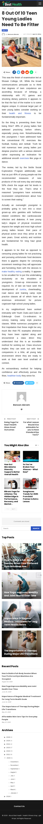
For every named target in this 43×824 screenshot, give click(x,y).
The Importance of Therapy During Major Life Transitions (21, 652)
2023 (8, 747)
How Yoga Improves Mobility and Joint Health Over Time (21, 594)
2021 (8, 754)
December (14, 762)
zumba (23, 289)
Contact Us (19, 806)
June (12, 779)
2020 (9, 758)
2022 (8, 751)
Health (5, 30)
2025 (8, 741)
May (12, 782)
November (14, 765)
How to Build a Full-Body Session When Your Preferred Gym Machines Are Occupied (19, 676)
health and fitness (20, 113)
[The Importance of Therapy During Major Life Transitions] (21, 643)
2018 (8, 796)
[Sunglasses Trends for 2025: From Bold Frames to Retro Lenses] (31, 483)
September (14, 769)
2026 (8, 737)
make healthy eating (12, 271)
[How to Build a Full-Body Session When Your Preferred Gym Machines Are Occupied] (21, 556)
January (13, 793)
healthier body (14, 376)
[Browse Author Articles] (21, 396)
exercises (24, 158)
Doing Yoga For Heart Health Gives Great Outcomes (11, 426)
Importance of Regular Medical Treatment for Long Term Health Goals (20, 621)
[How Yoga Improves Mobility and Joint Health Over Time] (21, 585)
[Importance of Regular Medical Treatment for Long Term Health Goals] (21, 614)
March (13, 789)
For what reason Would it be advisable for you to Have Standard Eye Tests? (31, 428)
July (12, 776)
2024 (8, 744)
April (12, 786)
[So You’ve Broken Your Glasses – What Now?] (31, 456)
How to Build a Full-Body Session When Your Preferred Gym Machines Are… (21, 563)
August (13, 772)
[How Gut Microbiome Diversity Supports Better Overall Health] (12, 456)
